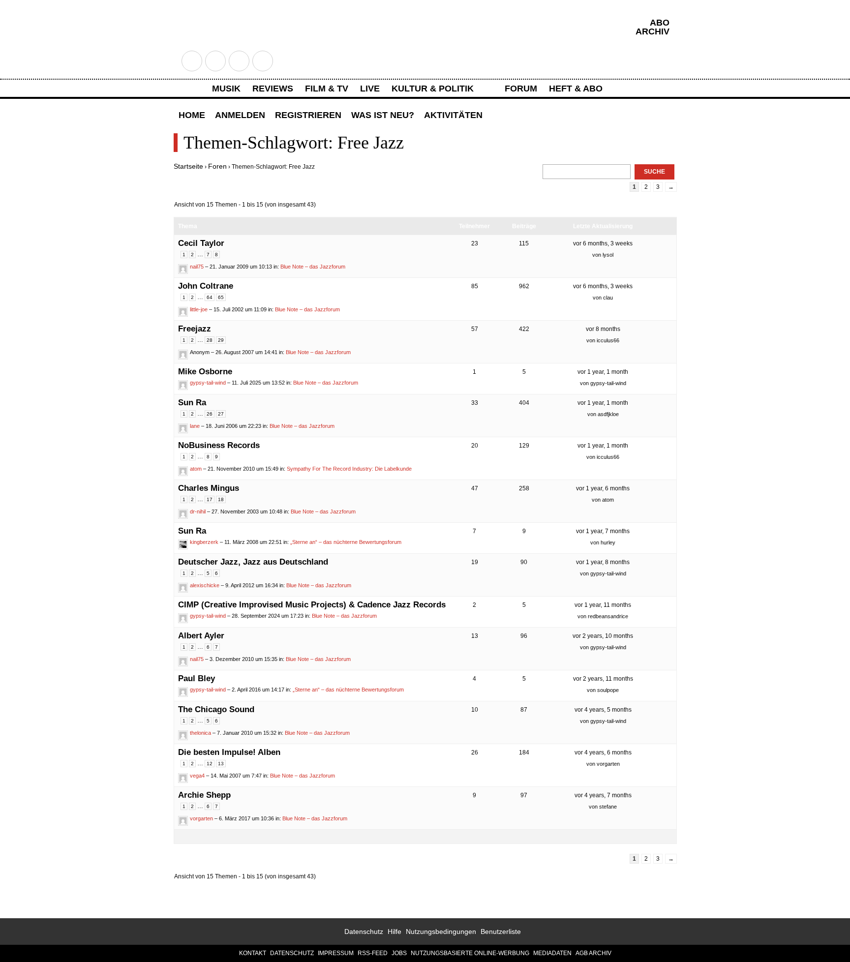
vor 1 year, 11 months (603, 604)
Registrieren (308, 115)
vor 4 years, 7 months (603, 795)
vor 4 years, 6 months (603, 752)
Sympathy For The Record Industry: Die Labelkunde (349, 469)
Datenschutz (363, 931)
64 (209, 297)
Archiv (652, 31)
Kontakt (252, 953)
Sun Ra (192, 402)
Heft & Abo (576, 88)
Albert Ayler (201, 635)
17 (209, 499)
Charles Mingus (208, 488)
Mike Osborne (205, 371)
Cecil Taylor (201, 243)
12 (209, 763)
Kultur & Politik (433, 88)
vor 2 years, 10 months (603, 635)
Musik (226, 88)
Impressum (336, 953)
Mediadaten (552, 953)
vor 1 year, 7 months (603, 531)
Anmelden (240, 115)
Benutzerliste (501, 931)
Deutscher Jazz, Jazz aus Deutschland (253, 562)
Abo (659, 22)
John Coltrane (205, 286)
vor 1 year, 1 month (602, 371)
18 (221, 499)
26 (209, 414)
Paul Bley (196, 678)
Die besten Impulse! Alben (229, 752)
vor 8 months (603, 329)
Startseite (188, 166)
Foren (217, 166)
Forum (521, 88)
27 (221, 414)
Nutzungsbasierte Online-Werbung (470, 953)
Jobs (399, 953)
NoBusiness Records (219, 445)
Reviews (272, 88)
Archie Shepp (204, 795)
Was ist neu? (382, 115)
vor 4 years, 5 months (603, 709)
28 (209, 340)
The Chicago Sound (216, 709)
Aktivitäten (453, 115)
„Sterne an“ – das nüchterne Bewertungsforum (345, 542)
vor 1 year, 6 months (603, 488)
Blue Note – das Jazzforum (312, 267)
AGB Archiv (593, 953)
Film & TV (326, 88)
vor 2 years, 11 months (603, 678)
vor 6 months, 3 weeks (603, 243)
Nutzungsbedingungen (441, 931)
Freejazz (194, 328)
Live (370, 88)
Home (192, 115)
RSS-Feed (373, 953)
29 (221, 340)
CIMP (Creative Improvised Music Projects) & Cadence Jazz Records (312, 604)
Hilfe (394, 931)
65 (221, 297)
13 (221, 763)
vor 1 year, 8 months (603, 562)
